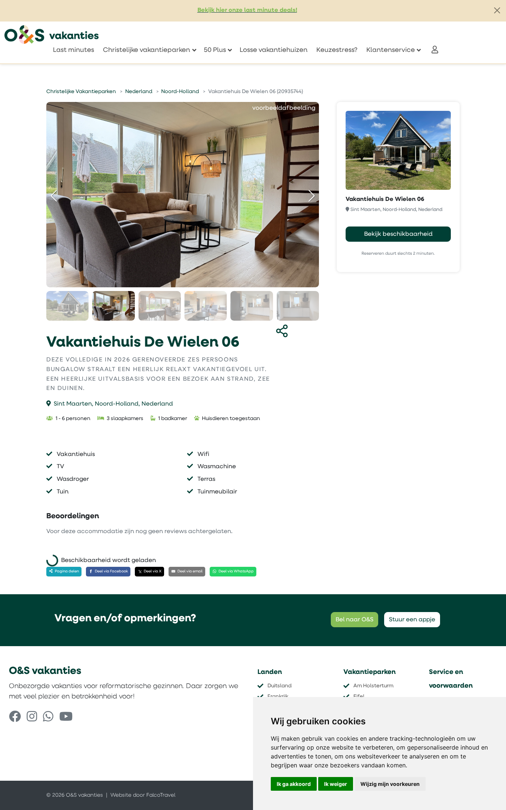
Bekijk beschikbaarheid (398, 234)
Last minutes (73, 50)
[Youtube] (66, 718)
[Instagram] (32, 718)
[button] (311, 195)
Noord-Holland (180, 92)
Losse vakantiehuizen (273, 50)
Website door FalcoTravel (142, 795)
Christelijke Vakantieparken (81, 92)
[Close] (497, 10)
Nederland (138, 92)
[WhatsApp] (48, 718)
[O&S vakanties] (51, 34)
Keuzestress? (336, 50)
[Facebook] (15, 718)
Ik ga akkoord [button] (294, 784)
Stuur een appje (412, 620)
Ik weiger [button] (335, 784)
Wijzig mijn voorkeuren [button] (390, 784)
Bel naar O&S (354, 620)
